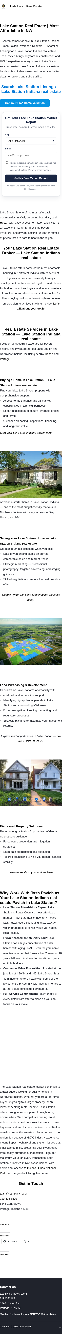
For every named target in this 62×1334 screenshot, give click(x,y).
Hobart (4, 222)
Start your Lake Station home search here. (26, 432)
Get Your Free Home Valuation (25, 103)
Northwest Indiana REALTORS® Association (33, 1314)
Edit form (4, 1224)
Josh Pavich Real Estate (25, 6)
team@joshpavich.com (14, 1193)
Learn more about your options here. (31, 872)
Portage (5, 359)
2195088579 (7, 1298)
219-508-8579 (8, 1198)
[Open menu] (60, 6)
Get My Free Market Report (31, 178)
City (7, 134)
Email (8, 148)
